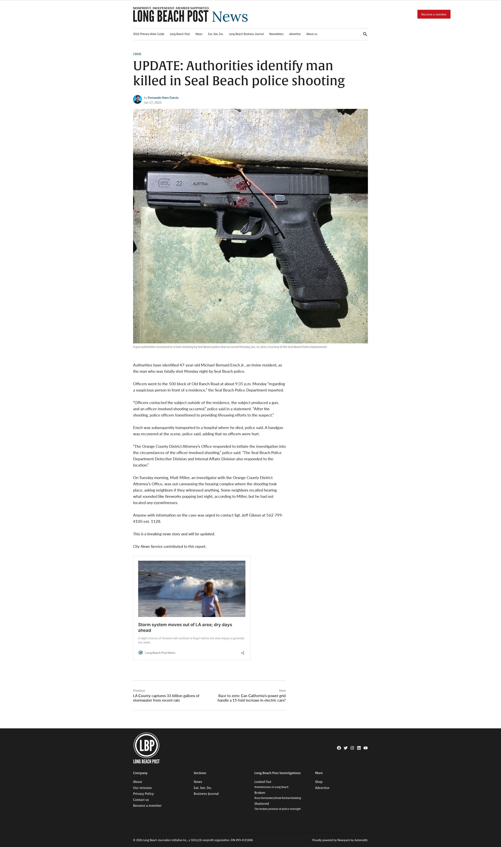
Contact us (141, 800)
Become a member (434, 14)
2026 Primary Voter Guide (148, 34)
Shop (319, 782)
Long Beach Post (180, 34)
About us (311, 34)
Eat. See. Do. (215, 34)
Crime (137, 54)
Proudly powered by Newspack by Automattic (340, 840)
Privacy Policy (143, 794)
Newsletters (276, 34)
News (199, 34)
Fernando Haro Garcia (163, 97)
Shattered (277, 806)
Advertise (295, 34)
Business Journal (206, 794)
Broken (277, 795)
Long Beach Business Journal (246, 34)
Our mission (142, 788)
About (137, 782)
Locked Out (271, 784)
